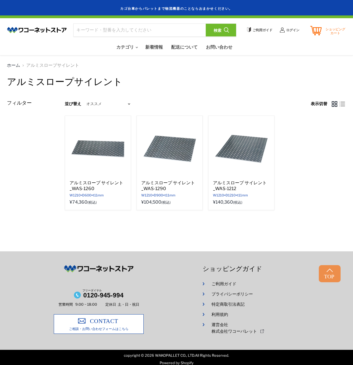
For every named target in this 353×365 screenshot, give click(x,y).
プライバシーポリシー (232, 294)
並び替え (73, 104)
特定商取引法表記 (228, 304)
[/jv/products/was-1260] (97, 148)
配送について (184, 47)
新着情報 (154, 47)
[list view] (342, 104)
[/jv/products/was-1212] (241, 148)
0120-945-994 (103, 295)
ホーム (13, 65)
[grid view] (334, 104)
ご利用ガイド (224, 283)
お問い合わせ (219, 47)
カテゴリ (125, 47)
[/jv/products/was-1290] (169, 148)
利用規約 (220, 314)
